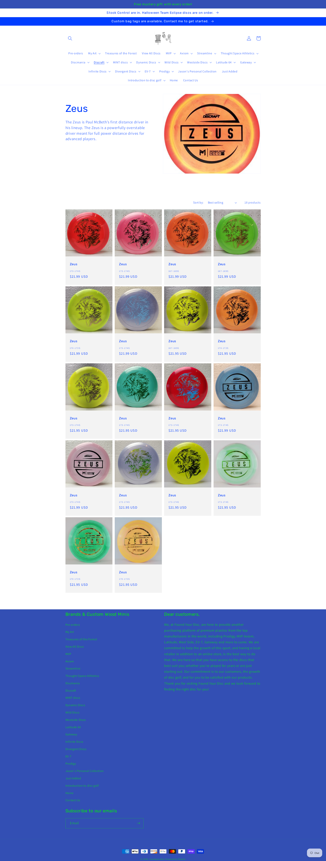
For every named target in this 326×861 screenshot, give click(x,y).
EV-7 (68, 756)
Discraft (70, 691)
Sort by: (198, 202)
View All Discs (74, 647)
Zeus (74, 264)
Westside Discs (75, 720)
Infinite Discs (74, 742)
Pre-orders (72, 625)
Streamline (73, 668)
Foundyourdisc (157, 859)
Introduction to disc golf (82, 786)
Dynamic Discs (75, 705)
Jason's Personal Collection (84, 771)
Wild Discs (72, 712)
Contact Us (72, 800)
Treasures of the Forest (81, 639)
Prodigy (70, 764)
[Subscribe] (138, 823)
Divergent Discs (76, 749)
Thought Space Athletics (82, 676)
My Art (69, 632)
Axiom (69, 661)
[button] (70, 38)
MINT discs (72, 698)
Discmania (72, 683)
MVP (68, 654)
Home (69, 793)
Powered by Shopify (175, 859)
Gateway (71, 734)
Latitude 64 (73, 727)
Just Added (73, 778)
